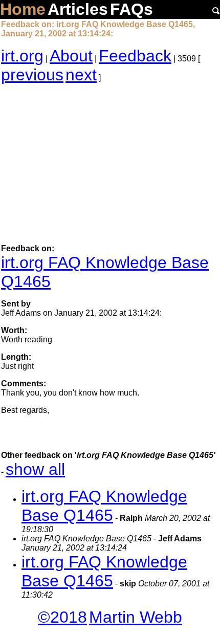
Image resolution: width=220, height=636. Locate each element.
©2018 (62, 617)
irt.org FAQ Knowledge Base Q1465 (104, 505)
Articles (78, 9)
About (71, 56)
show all (35, 469)
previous (32, 74)
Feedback (135, 56)
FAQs (131, 9)
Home (23, 9)
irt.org (22, 56)
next (81, 74)
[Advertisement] (110, 164)
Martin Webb (135, 617)
